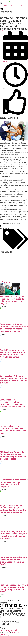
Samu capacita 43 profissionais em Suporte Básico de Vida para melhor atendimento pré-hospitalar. (12, 403)
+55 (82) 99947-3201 (10, 633)
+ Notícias (5, 282)
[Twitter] (11, 605)
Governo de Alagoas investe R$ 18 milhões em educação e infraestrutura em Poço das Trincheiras (13, 534)
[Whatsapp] (25, 605)
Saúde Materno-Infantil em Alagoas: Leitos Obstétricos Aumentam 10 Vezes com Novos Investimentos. (12, 353)
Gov (7, 250)
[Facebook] (6, 605)
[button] (1, 3)
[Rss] (20, 605)
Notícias (6, 5)
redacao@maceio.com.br (13, 630)
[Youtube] (15, 605)
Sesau (14, 250)
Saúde (1, 30)
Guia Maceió (14, 5)
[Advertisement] (14, 14)
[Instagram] (1, 605)
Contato (22, 5)
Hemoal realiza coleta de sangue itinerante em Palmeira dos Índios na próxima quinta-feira (13, 429)
